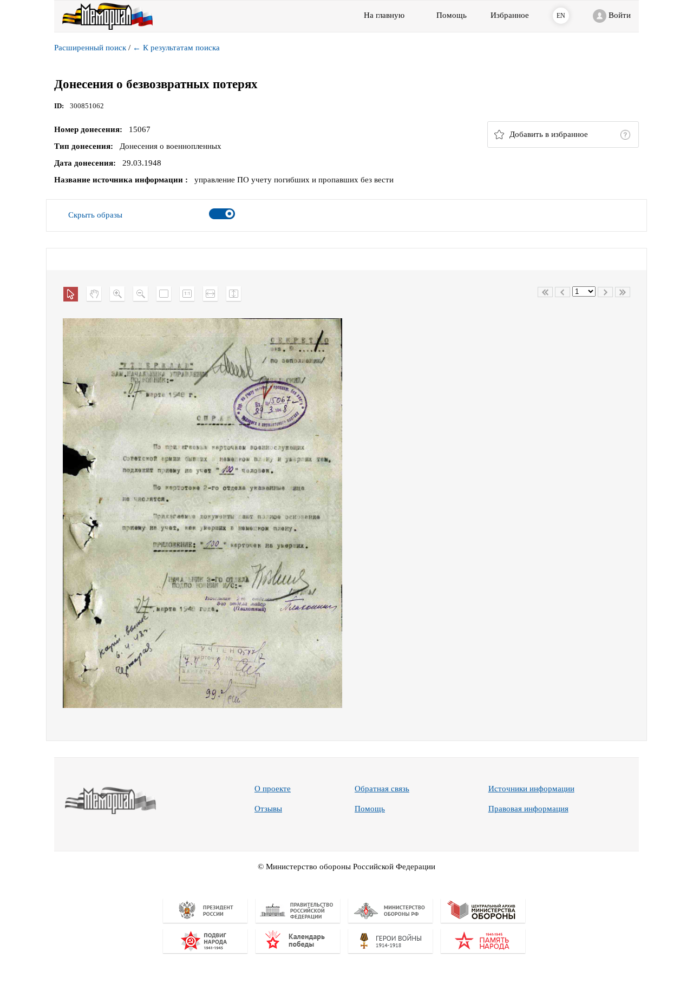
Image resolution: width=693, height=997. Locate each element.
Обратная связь (382, 788)
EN (561, 15)
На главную (384, 15)
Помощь (370, 808)
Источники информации (531, 788)
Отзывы (268, 808)
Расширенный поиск (90, 47)
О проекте (272, 788)
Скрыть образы (95, 215)
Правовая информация (528, 808)
